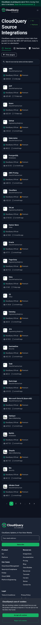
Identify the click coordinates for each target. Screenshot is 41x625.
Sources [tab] (8, 48)
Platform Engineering (9, 579)
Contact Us (27, 585)
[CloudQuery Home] (10, 10)
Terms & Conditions (8, 595)
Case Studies (27, 567)
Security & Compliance (9, 569)
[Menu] (37, 10)
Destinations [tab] (21, 48)
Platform (35, 24)
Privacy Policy (25, 595)
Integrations (27, 554)
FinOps (4, 573)
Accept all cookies (20, 615)
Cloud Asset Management (10, 566)
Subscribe (20, 544)
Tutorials (26, 574)
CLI (33, 20)
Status (25, 581)
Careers (25, 578)
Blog (24, 564)
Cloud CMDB (6, 576)
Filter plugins (10, 55)
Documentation (28, 557)
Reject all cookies (20, 620)
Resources (26, 571)
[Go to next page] (34, 504)
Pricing (25, 561)
